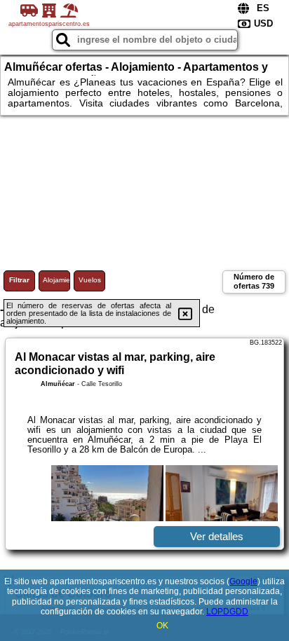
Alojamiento (56, 280)
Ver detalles (216, 536)
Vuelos (90, 280)
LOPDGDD (227, 611)
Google (243, 581)
